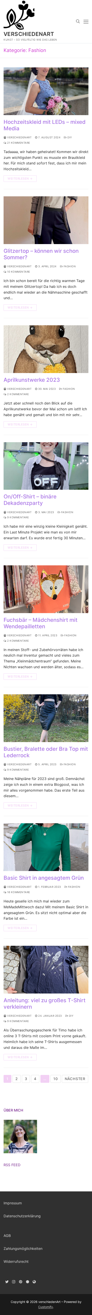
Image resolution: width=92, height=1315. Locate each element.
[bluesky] (27, 1281)
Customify (45, 1307)
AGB (7, 1235)
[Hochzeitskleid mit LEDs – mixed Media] (46, 91)
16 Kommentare (18, 892)
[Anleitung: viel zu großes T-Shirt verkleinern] (46, 970)
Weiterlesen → (20, 178)
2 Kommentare (17, 394)
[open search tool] (78, 21)
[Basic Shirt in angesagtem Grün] (46, 847)
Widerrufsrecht (16, 1261)
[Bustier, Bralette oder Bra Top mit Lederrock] (46, 718)
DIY (69, 137)
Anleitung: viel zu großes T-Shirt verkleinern (45, 1003)
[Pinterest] (20, 1281)
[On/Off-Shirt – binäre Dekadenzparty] (46, 466)
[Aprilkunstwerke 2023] (46, 349)
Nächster (75, 1078)
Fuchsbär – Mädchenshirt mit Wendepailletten (40, 623)
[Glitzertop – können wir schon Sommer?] (46, 220)
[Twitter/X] (7, 1281)
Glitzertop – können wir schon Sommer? (41, 254)
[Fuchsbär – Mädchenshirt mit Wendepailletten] (46, 589)
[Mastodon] (34, 1281)
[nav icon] (86, 21)
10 (55, 1078)
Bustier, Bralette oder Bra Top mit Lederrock (46, 752)
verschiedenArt (29, 34)
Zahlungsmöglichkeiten (23, 1248)
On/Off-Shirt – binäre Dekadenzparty (30, 499)
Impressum (13, 1203)
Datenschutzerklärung (22, 1216)
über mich (13, 1110)
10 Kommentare (18, 271)
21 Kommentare (18, 142)
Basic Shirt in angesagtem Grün (44, 878)
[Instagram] (13, 1281)
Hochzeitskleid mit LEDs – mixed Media (45, 125)
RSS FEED (12, 1165)
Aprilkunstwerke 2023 (32, 380)
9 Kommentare (17, 517)
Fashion (69, 266)
